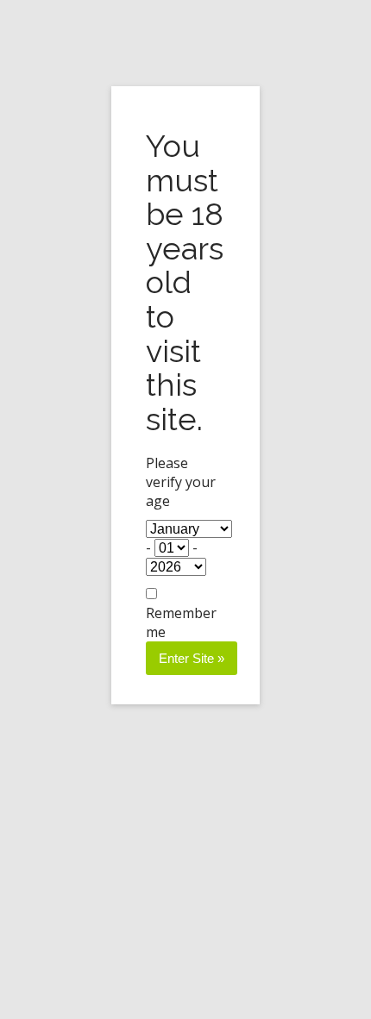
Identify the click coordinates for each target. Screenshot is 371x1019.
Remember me (181, 622)
